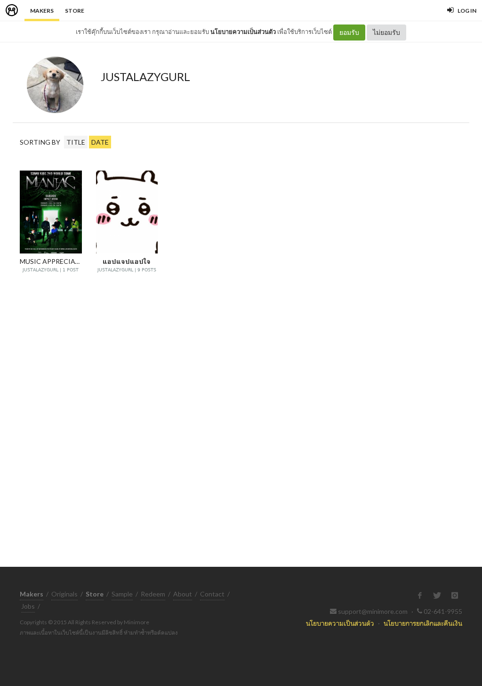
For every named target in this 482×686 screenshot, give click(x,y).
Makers (42, 10)
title (75, 142)
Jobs (28, 606)
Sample (122, 594)
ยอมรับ (349, 32)
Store (74, 10)
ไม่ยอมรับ (386, 32)
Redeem (153, 594)
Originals (64, 594)
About (182, 594)
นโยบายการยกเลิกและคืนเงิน (423, 623)
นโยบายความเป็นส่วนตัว (243, 31)
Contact (212, 594)
